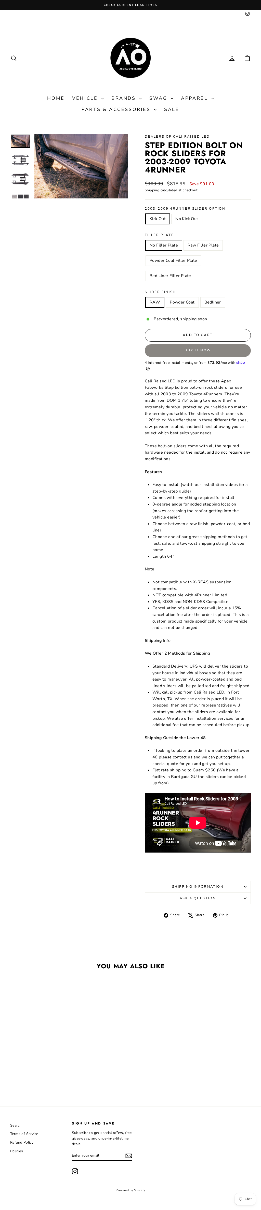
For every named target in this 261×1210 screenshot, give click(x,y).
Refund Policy (21, 1142)
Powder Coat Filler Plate (173, 260)
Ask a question (198, 898)
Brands (124, 98)
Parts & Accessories (117, 109)
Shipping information (198, 886)
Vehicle (86, 98)
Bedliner (212, 302)
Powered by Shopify (130, 1190)
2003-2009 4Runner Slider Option (185, 208)
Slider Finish (160, 292)
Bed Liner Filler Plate (170, 276)
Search (15, 1125)
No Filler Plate (164, 245)
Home (55, 98)
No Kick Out (186, 219)
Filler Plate (159, 235)
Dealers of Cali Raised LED (177, 136)
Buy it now (198, 350)
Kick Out (158, 219)
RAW (155, 302)
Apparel (195, 98)
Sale (171, 109)
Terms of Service (24, 1133)
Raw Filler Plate (203, 245)
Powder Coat (182, 302)
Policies (16, 1151)
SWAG (159, 98)
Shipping (152, 190)
